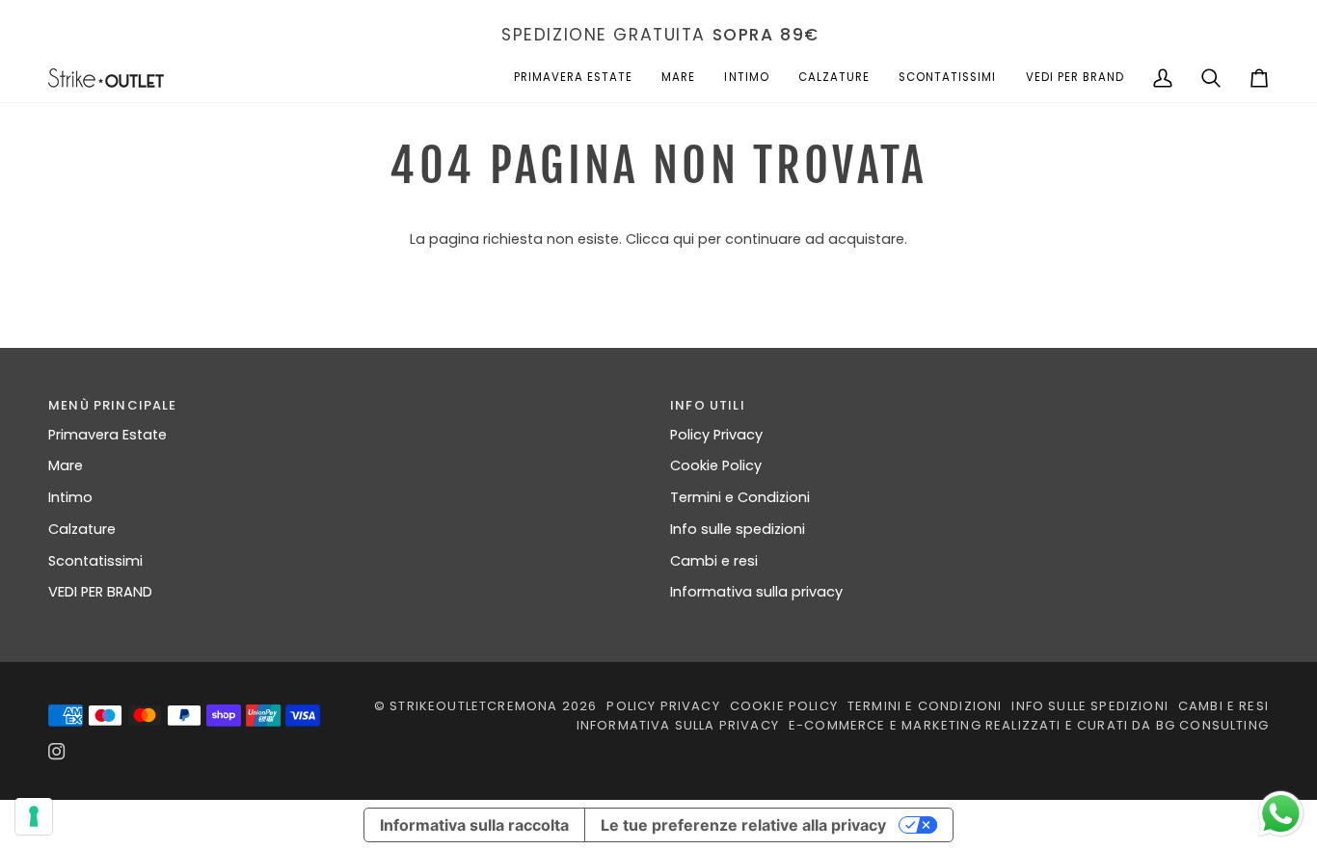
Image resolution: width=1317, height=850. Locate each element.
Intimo (70, 497)
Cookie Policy (716, 465)
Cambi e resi (714, 561)
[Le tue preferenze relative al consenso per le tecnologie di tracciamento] (33, 816)
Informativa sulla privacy (756, 591)
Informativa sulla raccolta (474, 825)
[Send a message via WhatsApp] (1280, 813)
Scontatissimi (95, 561)
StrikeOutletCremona (473, 706)
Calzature (82, 529)
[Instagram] (57, 751)
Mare (65, 465)
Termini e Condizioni (740, 497)
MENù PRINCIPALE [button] (112, 405)
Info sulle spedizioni (737, 529)
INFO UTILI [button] (707, 405)
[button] (573, 78)
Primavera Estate (107, 434)
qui (683, 239)
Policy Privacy (716, 434)
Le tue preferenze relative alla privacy (743, 825)
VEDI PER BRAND (100, 591)
